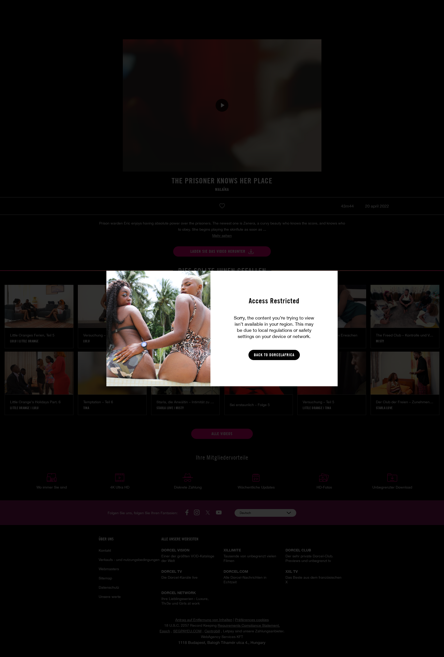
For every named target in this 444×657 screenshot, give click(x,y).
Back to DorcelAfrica (274, 354)
